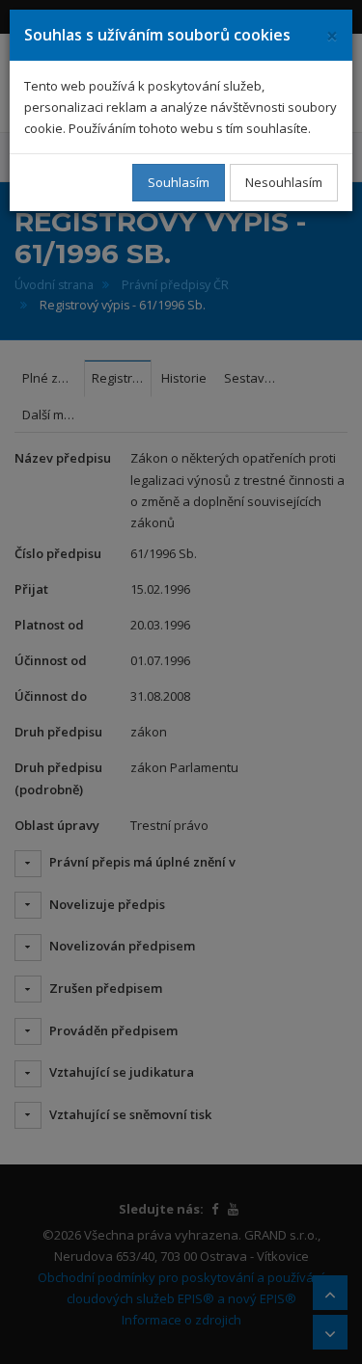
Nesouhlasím (283, 182)
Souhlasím (178, 182)
